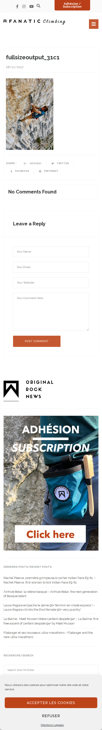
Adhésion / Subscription (72, 5)
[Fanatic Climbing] (34, 22)
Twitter (62, 163)
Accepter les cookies (51, 703)
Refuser (51, 716)
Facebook (21, 171)
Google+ (35, 163)
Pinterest (51, 171)
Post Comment (37, 341)
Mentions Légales (52, 725)
